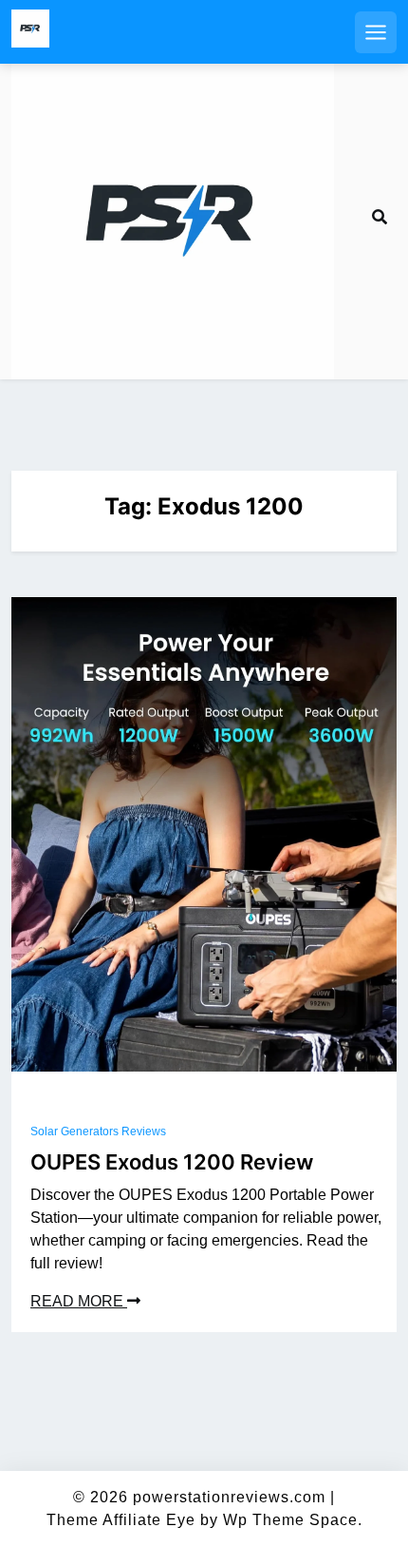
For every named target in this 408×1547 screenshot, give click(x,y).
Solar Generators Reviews (98, 1131)
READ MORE (78, 1301)
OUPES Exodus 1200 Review (171, 1162)
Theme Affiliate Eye (120, 1520)
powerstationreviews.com (229, 1497)
